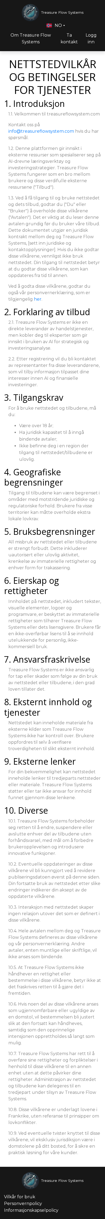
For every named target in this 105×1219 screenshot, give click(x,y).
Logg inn (91, 38)
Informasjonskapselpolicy (31, 1210)
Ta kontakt (69, 38)
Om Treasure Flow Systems (30, 38)
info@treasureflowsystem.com (41, 131)
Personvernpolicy (23, 1203)
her (37, 299)
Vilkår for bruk (19, 1196)
